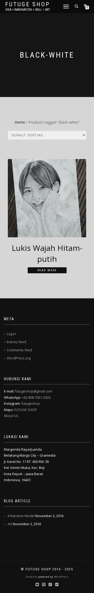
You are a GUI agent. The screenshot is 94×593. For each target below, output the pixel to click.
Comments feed (19, 350)
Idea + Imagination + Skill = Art (27, 9)
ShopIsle (32, 576)
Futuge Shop (27, 4)
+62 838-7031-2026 (36, 397)
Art (10, 524)
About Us (11, 415)
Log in (11, 333)
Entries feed (16, 342)
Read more (47, 270)
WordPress (60, 576)
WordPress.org (19, 358)
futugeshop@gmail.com (33, 391)
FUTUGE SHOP (25, 409)
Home (20, 122)
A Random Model (21, 515)
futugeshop (30, 403)
